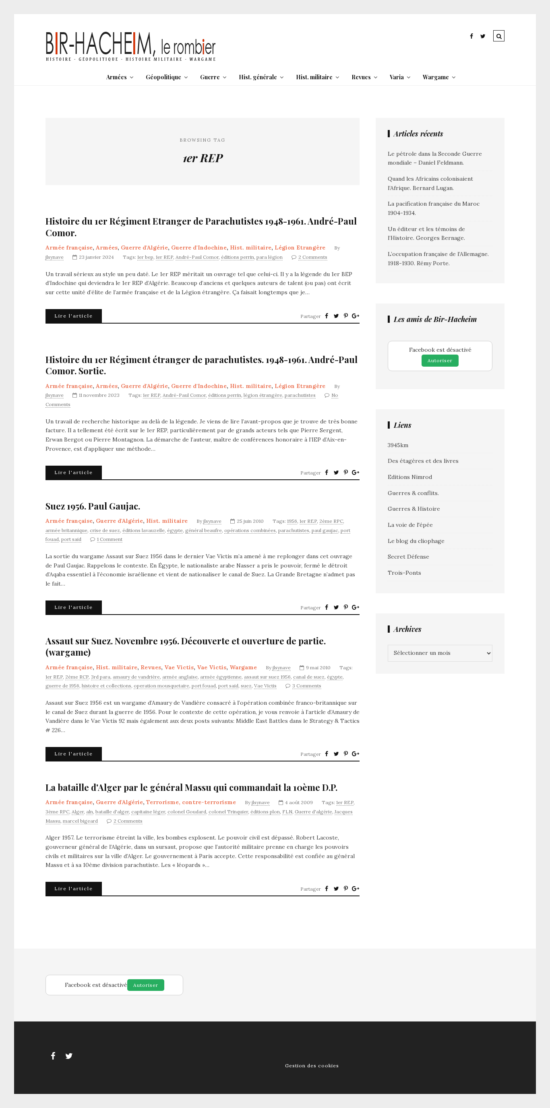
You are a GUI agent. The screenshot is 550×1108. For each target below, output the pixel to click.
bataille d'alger (112, 812)
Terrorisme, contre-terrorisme (191, 802)
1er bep (145, 257)
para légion (269, 257)
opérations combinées (250, 530)
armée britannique (66, 530)
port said (71, 539)
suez (246, 686)
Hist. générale (258, 77)
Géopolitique (163, 77)
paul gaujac (325, 530)
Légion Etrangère (300, 247)
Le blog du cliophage (416, 541)
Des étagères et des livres (423, 460)
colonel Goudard (186, 812)
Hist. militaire (314, 77)
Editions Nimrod (410, 477)
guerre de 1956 (62, 686)
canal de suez (309, 677)
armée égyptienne (221, 677)
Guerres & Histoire (414, 508)
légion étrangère (263, 395)
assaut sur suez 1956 (267, 677)
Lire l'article (73, 316)
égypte (175, 530)
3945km (398, 445)
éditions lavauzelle (143, 530)
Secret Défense (408, 556)
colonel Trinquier (228, 812)
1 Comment (109, 539)
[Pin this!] (346, 316)
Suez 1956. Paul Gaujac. (92, 506)
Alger (78, 812)
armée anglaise (180, 677)
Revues (361, 77)
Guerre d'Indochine (199, 247)
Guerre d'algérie (313, 812)
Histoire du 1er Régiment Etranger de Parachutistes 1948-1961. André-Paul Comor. (201, 226)
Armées (116, 77)
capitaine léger (148, 812)
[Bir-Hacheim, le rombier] (131, 60)
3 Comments (306, 686)
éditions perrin (237, 257)
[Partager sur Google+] (356, 316)
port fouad (204, 686)
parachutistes (300, 395)
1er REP (164, 257)
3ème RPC (57, 812)
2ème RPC (331, 521)
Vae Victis (179, 667)
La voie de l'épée (410, 524)
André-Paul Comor (197, 257)
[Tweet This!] (336, 316)
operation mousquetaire (161, 686)
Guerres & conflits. (413, 493)
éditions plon (265, 812)
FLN (287, 812)
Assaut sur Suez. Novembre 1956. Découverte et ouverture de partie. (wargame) (185, 646)
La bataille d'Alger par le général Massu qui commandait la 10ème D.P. (191, 787)
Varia (397, 77)
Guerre (210, 77)
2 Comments (312, 257)
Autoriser (440, 360)
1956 (292, 521)
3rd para (100, 677)
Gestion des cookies (312, 1066)
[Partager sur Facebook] (327, 316)
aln (89, 812)
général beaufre (203, 530)
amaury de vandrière (136, 677)
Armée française (69, 247)
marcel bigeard (80, 821)
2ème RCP (77, 677)
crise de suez (105, 530)
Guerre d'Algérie (144, 247)
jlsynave (54, 257)
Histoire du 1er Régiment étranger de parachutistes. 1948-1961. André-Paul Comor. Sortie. (201, 365)
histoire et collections (106, 686)
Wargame (436, 77)
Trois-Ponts (404, 572)
